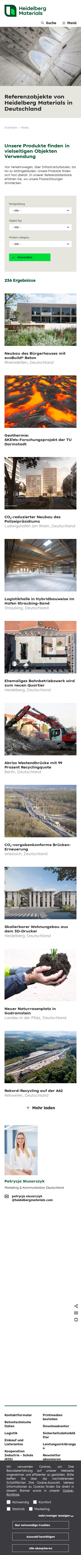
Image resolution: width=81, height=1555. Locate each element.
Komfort (45, 1502)
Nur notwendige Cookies (32, 1525)
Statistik (18, 1509)
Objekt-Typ (15, 220)
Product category (19, 237)
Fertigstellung (17, 203)
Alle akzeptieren (40, 1548)
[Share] (76, 1306)
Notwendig (20, 1502)
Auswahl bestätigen (40, 1536)
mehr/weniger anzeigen (54, 1515)
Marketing (42, 1509)
